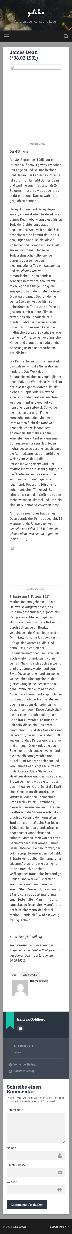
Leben (17, 1052)
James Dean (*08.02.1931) (24, 55)
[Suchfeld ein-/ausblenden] (66, 36)
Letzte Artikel (30, 974)
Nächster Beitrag (24, 1071)
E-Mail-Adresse (17, 1165)
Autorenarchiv (20, 1028)
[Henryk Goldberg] (20, 994)
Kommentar (15, 1109)
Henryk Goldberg (39, 980)
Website (12, 1182)
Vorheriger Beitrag (24, 1064)
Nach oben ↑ (59, 1226)
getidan (36, 12)
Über (14, 974)
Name (11, 1148)
